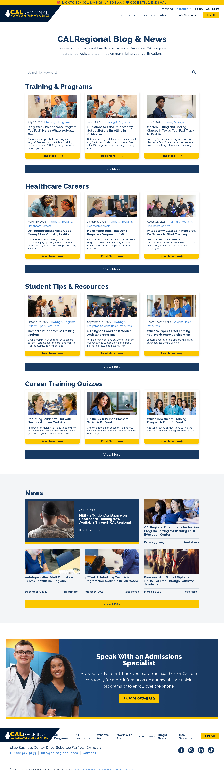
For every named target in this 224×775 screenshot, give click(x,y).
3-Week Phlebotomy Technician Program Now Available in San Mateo (112, 579)
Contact (89, 753)
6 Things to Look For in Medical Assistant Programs (109, 332)
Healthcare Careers (39, 226)
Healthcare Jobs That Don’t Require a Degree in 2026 (107, 232)
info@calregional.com (59, 753)
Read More (49, 155)
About (164, 15)
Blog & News (162, 736)
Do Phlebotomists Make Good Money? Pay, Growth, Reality (49, 232)
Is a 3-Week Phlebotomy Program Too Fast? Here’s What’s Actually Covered (52, 130)
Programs (127, 15)
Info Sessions (187, 15)
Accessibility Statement (86, 769)
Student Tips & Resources (43, 326)
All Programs (61, 736)
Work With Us (124, 736)
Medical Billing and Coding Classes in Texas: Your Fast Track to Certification (170, 130)
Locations (147, 15)
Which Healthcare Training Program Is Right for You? (166, 420)
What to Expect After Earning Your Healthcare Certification (168, 332)
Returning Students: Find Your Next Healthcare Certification (49, 420)
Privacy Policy (126, 769)
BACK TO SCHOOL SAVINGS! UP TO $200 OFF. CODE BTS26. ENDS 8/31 (114, 2)
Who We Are (103, 736)
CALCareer (147, 736)
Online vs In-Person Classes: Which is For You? (107, 420)
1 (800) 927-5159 (207, 8)
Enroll (211, 15)
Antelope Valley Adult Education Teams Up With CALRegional (49, 579)
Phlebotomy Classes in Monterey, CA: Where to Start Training (171, 232)
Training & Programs (58, 122)
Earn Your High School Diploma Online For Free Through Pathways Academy (169, 581)
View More (112, 169)
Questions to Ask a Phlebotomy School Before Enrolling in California (110, 130)
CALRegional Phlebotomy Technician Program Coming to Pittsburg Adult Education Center (171, 531)
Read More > (191, 542)
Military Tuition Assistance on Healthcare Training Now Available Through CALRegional (105, 518)
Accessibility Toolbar (108, 769)
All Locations (83, 736)
